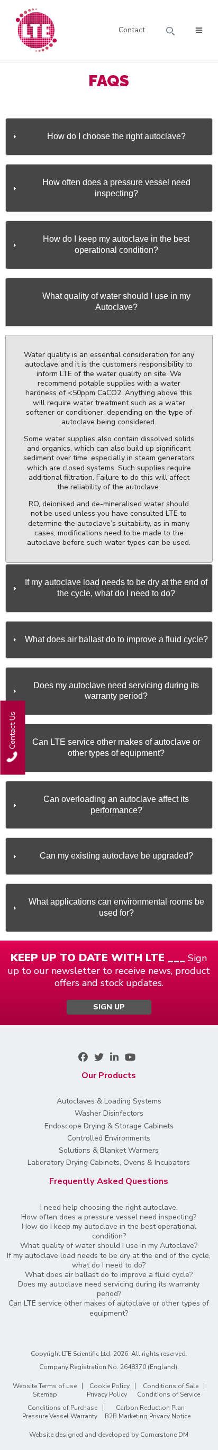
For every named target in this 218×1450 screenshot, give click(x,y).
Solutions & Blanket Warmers (109, 1150)
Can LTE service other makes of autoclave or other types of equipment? (108, 1308)
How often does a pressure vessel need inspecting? (108, 1217)
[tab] (108, 137)
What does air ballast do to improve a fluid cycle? (109, 1275)
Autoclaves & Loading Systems (109, 1101)
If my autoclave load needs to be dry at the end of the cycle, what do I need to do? (109, 1260)
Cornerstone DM (164, 1434)
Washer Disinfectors (109, 1113)
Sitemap (45, 1394)
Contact (132, 30)
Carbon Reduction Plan (150, 1408)
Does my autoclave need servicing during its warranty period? (108, 1289)
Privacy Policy (107, 1394)
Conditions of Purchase (62, 1408)
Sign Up (109, 1007)
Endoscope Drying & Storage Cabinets (109, 1126)
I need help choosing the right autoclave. (109, 1207)
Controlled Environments (108, 1138)
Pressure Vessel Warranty (59, 1416)
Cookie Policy (109, 1386)
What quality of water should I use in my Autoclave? (108, 1246)
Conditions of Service (168, 1394)
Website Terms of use (45, 1386)
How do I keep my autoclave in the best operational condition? (109, 1231)
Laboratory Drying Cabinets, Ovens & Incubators (109, 1163)
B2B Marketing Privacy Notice (147, 1416)
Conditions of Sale (170, 1386)
